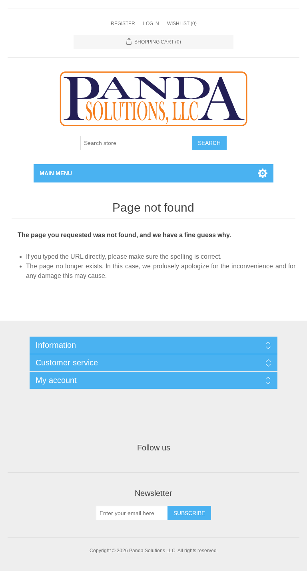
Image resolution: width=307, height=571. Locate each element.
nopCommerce (165, 557)
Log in (151, 23)
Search (209, 143)
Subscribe (189, 513)
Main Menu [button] (56, 173)
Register (123, 23)
